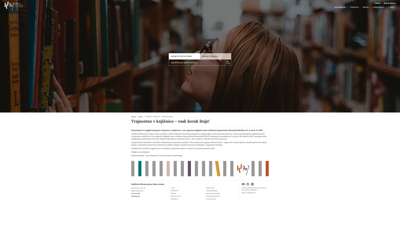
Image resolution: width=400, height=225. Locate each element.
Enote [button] (366, 7)
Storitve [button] (354, 7)
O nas (173, 188)
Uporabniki (174, 191)
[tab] (184, 56)
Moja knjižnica (390, 3)
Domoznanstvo (176, 196)
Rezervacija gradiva (213, 193)
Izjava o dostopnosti (249, 193)
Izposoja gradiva (212, 191)
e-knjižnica (174, 199)
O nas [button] (391, 7)
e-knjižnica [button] (378, 7)
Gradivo (173, 193)
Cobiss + (378, 3)
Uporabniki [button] (340, 7)
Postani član (210, 188)
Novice (140, 117)
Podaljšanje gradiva (213, 196)
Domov (133, 117)
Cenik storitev (211, 199)
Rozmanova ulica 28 (138, 188)
